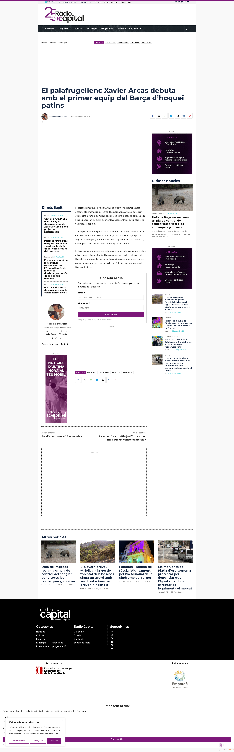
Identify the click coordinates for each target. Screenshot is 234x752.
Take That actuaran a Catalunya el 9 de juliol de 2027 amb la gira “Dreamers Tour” (178, 343)
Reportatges (48, 257)
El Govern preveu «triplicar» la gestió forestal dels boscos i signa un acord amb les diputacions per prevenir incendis (177, 303)
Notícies (53, 43)
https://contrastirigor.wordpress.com (56, 327)
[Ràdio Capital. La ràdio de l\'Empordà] (64, 15)
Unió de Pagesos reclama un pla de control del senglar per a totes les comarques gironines (170, 222)
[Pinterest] (190, 116)
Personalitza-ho (19, 740)
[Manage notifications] (221, 745)
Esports (44, 43)
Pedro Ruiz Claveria (59, 117)
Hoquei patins (123, 42)
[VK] (183, 116)
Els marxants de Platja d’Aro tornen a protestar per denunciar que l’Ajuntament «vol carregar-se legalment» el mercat (178, 364)
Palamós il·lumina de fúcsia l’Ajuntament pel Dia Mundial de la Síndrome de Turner (178, 324)
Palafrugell (62, 43)
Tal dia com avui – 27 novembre (61, 436)
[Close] (62, 720)
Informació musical (172, 337)
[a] (89, 614)
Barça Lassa (110, 42)
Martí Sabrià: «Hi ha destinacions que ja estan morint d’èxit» (56, 290)
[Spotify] (178, 2)
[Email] (177, 116)
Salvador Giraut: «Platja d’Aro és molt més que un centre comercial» (123, 438)
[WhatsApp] (165, 116)
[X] (158, 116)
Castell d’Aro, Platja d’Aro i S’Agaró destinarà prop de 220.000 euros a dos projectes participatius (56, 225)
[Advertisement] (117, 65)
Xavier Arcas (146, 42)
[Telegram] (181, 2)
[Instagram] (175, 2)
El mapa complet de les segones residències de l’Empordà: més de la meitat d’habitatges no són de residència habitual (56, 269)
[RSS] (112, 638)
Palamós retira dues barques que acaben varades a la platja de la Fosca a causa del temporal (56, 246)
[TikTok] (184, 2)
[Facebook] (172, 2)
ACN (166, 312)
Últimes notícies (166, 181)
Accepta (54, 740)
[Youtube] (187, 2)
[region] (35, 732)
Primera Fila (168, 350)
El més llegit (51, 208)
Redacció (161, 214)
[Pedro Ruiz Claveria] (45, 116)
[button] (186, 29)
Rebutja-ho (38, 740)
